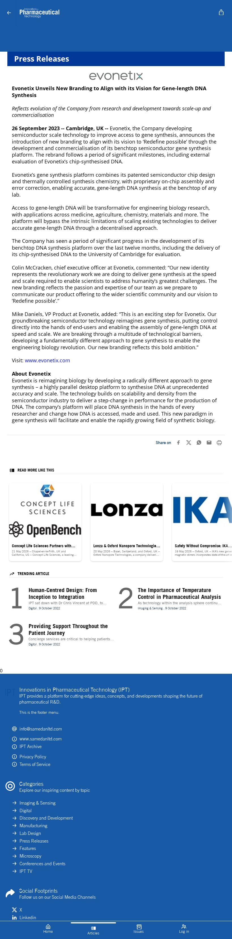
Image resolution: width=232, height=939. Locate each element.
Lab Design (30, 833)
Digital (26, 810)
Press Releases (34, 841)
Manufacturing (33, 825)
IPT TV (26, 871)
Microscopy (30, 856)
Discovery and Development (46, 818)
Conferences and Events (42, 863)
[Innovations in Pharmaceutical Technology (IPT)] (114, 13)
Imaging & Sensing (37, 803)
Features (28, 848)
